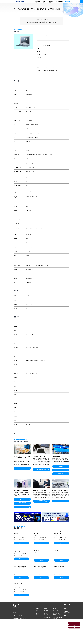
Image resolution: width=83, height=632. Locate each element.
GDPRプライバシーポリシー (57, 614)
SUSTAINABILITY (59, 2)
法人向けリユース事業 (47, 617)
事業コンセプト (38, 613)
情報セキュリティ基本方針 (56, 613)
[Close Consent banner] (82, 621)
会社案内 (37, 610)
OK (74, 627)
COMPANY (37, 2)
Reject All (74, 625)
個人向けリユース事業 (47, 615)
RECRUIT (51, 2)
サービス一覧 (46, 610)
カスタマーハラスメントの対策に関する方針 (56, 619)
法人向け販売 (46, 614)
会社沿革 (37, 614)
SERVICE (44, 2)
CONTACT (67, 1)
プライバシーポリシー (56, 610)
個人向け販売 (46, 613)
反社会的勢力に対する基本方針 (57, 617)
